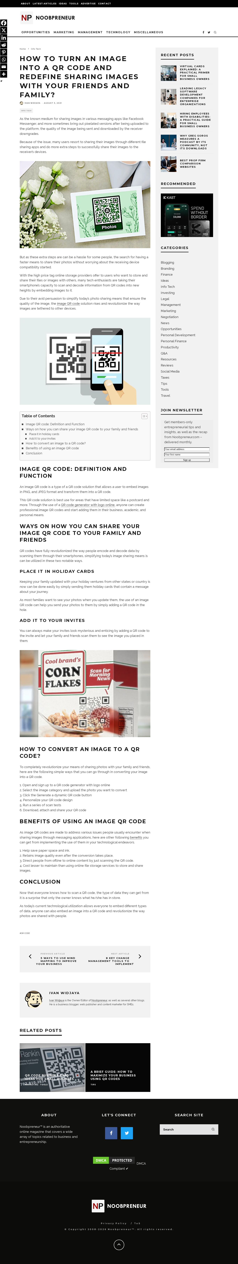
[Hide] (1, 81)
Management (90, 32)
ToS (137, 1223)
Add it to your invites (42, 438)
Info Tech (26, 111)
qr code (25, 933)
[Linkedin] (3, 37)
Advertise (88, 3)
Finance (167, 274)
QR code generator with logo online (88, 505)
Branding (167, 268)
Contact (104, 3)
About (25, 3)
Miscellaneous (148, 32)
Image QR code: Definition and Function (55, 424)
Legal (165, 299)
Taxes (165, 377)
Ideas (63, 3)
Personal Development (178, 335)
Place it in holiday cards (44, 434)
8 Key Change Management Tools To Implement (111, 961)
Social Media (170, 371)
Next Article (120, 954)
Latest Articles (44, 3)
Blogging (167, 262)
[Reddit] (3, 45)
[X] (3, 30)
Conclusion (34, 453)
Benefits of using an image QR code (52, 448)
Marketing (64, 32)
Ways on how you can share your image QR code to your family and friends (82, 429)
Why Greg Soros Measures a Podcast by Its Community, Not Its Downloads (194, 142)
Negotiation (169, 317)
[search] (213, 1129)
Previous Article (53, 954)
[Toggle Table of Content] (143, 416)
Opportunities (35, 32)
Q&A (164, 353)
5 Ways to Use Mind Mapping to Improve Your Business (56, 961)
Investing (168, 293)
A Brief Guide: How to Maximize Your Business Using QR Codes (113, 1075)
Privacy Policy (114, 1223)
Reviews (167, 365)
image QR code (68, 303)
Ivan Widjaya (32, 103)
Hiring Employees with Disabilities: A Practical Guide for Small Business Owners (195, 120)
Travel (165, 395)
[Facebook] (3, 23)
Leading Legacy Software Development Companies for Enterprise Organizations (193, 96)
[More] (3, 74)
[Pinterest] (3, 52)
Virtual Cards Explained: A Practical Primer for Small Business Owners (195, 73)
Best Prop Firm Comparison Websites (193, 163)
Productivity (170, 347)
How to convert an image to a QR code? (56, 443)
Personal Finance (174, 341)
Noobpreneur (99, 1000)
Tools (73, 3)
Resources (168, 359)
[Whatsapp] (3, 59)
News (165, 323)
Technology (118, 32)
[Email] (3, 66)
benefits (136, 837)
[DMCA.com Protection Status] (114, 1163)
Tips (93, 1085)
